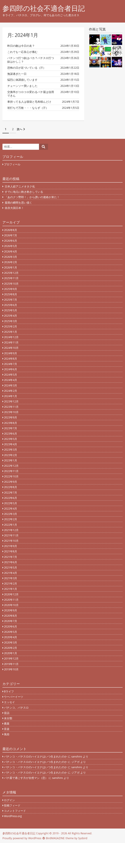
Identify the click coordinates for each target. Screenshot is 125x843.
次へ (19, 129)
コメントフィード (15, 811)
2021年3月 (10, 578)
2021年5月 (10, 567)
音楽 (6, 729)
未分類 (8, 718)
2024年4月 (10, 380)
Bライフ (9, 691)
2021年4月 (10, 573)
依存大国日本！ (14, 208)
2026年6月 (10, 240)
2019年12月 (11, 658)
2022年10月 (11, 476)
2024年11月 (11, 342)
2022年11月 (11, 471)
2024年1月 (10, 396)
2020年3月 (10, 642)
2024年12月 (11, 337)
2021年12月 (11, 530)
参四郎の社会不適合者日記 (43, 8)
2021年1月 (10, 589)
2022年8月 (10, 487)
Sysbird (82, 838)
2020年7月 (10, 621)
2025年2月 (10, 326)
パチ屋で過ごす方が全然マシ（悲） (26, 778)
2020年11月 (11, 599)
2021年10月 (11, 540)
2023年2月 (10, 455)
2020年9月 (10, 610)
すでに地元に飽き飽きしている (24, 192)
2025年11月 (11, 278)
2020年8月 (10, 615)
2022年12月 (11, 466)
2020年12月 (11, 594)
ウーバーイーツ (13, 697)
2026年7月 (10, 235)
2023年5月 (10, 439)
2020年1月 (10, 653)
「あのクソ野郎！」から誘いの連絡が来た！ (32, 197)
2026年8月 (10, 230)
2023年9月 (10, 417)
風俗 (6, 734)
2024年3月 (10, 385)
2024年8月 (10, 358)
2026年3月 (10, 257)
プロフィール (12, 164)
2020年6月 (10, 626)
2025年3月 (10, 321)
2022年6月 (10, 498)
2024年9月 (10, 353)
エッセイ (9, 702)
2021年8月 (10, 551)
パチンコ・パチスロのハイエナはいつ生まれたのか (35, 756)
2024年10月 (11, 348)
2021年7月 (10, 557)
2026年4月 (10, 251)
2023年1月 (10, 460)
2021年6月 (10, 562)
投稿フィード (12, 805)
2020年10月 (11, 605)
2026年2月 (10, 262)
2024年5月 (10, 374)
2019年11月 (11, 664)
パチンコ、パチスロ (16, 707)
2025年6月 (10, 305)
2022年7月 (10, 492)
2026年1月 (10, 267)
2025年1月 (10, 332)
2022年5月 (10, 503)
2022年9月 (10, 482)
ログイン (9, 800)
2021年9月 (10, 546)
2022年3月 (10, 514)
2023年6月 (10, 433)
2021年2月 (10, 583)
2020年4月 (10, 637)
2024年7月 (10, 364)
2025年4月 (10, 315)
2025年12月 (11, 273)
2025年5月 (10, 310)
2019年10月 (11, 669)
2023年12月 (11, 401)
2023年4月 (10, 444)
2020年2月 (10, 648)
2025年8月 (10, 294)
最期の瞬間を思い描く (18, 202)
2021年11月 (11, 535)
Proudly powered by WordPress (21, 838)
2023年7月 (10, 428)
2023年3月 (10, 449)
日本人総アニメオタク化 (20, 186)
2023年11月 (11, 407)
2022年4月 (10, 508)
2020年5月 (10, 632)
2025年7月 (10, 299)
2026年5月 (10, 246)
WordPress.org (13, 816)
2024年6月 (10, 369)
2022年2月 (10, 519)
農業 (6, 723)
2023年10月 (11, 412)
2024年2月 (10, 391)
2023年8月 (10, 423)
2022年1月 (10, 524)
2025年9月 (10, 289)
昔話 (6, 713)
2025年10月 (11, 283)
